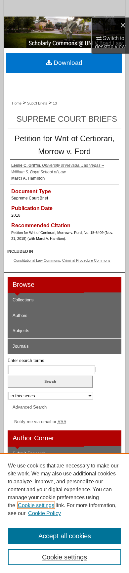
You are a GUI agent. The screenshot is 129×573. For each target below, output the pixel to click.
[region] (64, 513)
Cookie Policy (44, 513)
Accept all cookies (64, 536)
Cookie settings (36, 505)
